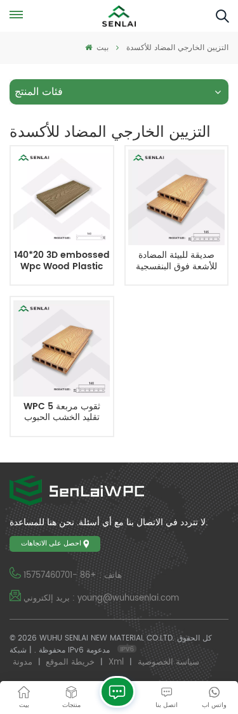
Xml (116, 662)
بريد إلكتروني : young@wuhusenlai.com (101, 598)
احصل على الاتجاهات (51, 543)
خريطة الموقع (70, 662)
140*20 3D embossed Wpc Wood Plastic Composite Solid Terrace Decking (62, 261)
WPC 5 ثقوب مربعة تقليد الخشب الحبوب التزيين (61, 413)
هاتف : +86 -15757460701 (72, 575)
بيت (101, 48)
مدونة (22, 662)
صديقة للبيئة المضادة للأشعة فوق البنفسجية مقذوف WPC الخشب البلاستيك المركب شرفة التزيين (176, 261)
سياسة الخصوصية (168, 662)
